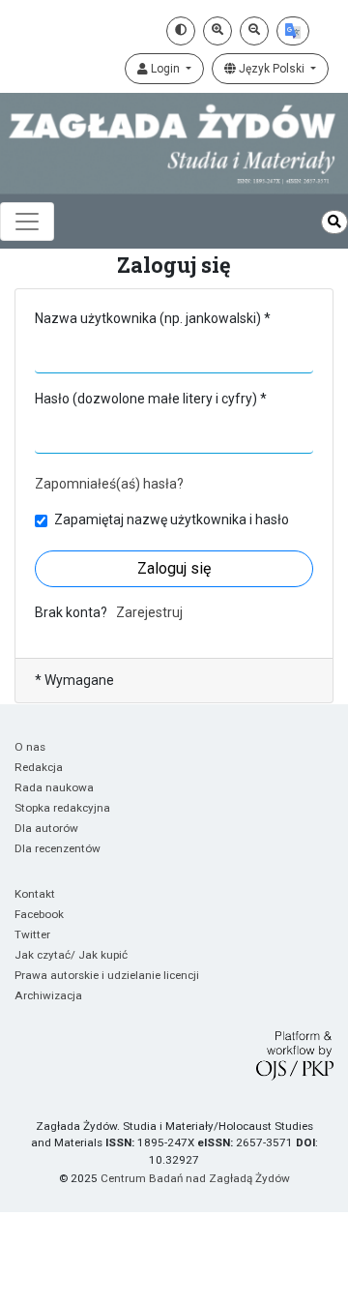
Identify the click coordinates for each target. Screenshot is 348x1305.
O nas (29, 747)
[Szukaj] (334, 222)
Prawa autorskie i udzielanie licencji (106, 975)
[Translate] (292, 30)
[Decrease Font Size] (254, 30)
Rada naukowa (54, 787)
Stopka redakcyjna (62, 808)
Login (165, 68)
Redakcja (38, 767)
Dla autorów (46, 828)
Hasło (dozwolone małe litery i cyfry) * (151, 398)
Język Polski (271, 68)
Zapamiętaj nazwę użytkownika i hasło (171, 519)
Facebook (39, 914)
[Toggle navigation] (27, 221)
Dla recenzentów (57, 848)
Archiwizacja (48, 995)
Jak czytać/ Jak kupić (71, 955)
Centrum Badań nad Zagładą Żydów (195, 1178)
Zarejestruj (149, 612)
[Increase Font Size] (217, 30)
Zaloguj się (174, 568)
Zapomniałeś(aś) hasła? (109, 483)
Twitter (32, 934)
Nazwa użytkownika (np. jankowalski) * (153, 318)
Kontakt (34, 894)
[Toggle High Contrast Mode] (180, 30)
